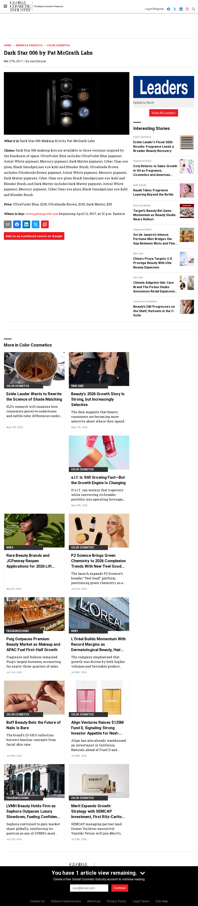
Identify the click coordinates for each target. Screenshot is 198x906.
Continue (120, 888)
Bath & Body (139, 185)
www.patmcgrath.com (41, 214)
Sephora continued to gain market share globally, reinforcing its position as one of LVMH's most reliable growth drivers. (33, 828)
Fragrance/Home (142, 161)
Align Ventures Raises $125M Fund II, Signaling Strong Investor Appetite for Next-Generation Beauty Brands (97, 728)
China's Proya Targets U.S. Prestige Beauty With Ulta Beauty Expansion (153, 263)
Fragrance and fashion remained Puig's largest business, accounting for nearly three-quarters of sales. (33, 661)
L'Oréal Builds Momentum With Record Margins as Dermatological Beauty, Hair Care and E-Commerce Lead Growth (98, 644)
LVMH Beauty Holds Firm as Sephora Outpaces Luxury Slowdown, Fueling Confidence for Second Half (33, 811)
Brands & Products (29, 45)
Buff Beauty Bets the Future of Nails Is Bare (33, 725)
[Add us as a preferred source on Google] (45, 224)
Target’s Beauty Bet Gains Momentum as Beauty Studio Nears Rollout (154, 215)
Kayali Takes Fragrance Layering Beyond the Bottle (153, 192)
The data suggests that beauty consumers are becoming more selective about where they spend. (98, 416)
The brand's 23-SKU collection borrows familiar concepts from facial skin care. (31, 739)
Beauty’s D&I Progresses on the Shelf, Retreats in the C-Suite (154, 311)
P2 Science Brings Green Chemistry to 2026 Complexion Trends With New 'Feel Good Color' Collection (98, 561)
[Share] (17, 224)
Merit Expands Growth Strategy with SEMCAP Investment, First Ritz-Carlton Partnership (97, 811)
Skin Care (138, 253)
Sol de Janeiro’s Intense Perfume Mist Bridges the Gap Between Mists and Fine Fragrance (154, 239)
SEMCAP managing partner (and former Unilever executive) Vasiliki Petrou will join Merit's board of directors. (96, 828)
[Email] (8, 224)
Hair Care (138, 277)
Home (7, 45)
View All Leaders (164, 113)
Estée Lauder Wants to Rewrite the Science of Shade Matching (34, 397)
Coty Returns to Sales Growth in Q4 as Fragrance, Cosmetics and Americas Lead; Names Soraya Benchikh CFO (155, 170)
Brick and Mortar (142, 205)
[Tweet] (35, 224)
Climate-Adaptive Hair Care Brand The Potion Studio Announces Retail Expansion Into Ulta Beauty (154, 287)
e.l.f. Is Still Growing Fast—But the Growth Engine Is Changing (98, 480)
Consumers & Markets (145, 301)
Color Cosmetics (58, 45)
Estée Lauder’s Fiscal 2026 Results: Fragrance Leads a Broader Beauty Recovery (153, 146)
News (9, 547)
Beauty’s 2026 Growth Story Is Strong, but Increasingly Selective (98, 399)
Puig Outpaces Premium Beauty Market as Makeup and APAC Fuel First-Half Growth (33, 644)
